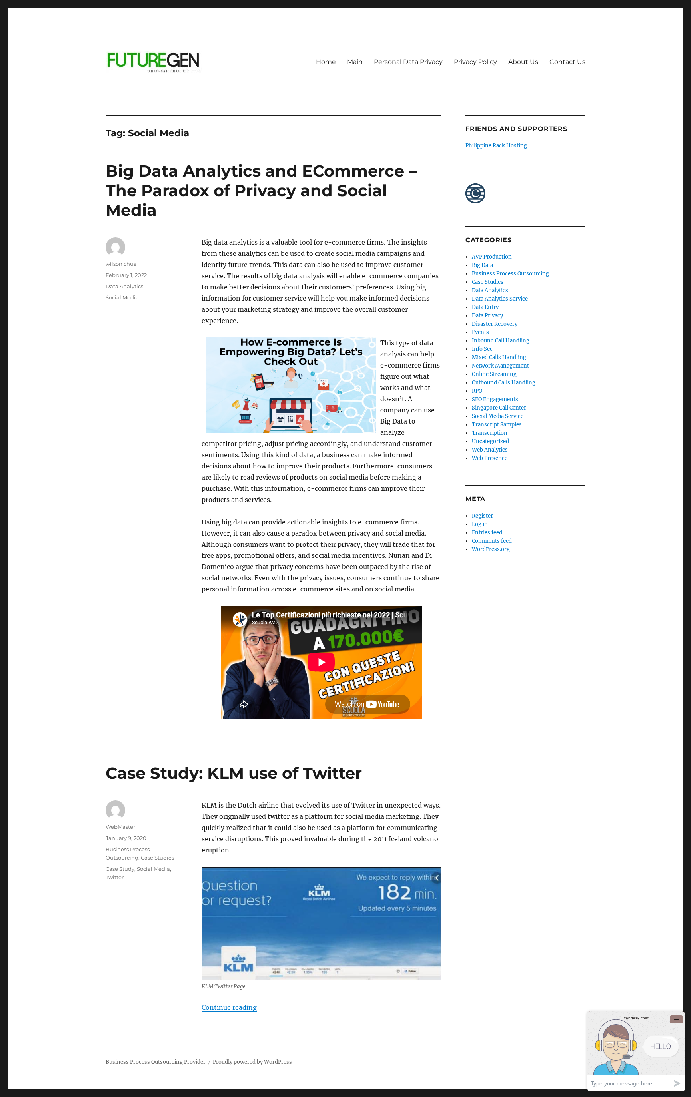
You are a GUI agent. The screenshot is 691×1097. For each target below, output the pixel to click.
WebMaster (120, 827)
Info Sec (482, 349)
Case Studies (157, 857)
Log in (480, 524)
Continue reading (229, 1007)
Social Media (122, 297)
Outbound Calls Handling (503, 382)
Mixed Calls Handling (499, 357)
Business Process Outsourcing (510, 273)
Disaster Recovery (494, 324)
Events (480, 332)
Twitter (115, 877)
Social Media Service (497, 416)
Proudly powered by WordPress (252, 1062)
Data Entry (485, 307)
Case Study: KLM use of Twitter (234, 773)
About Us (523, 62)
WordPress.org (491, 549)
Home (326, 62)
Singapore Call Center (499, 407)
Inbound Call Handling (500, 340)
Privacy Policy (475, 62)
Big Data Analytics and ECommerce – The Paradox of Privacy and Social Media (261, 190)
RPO (477, 391)
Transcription (489, 433)
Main (355, 62)
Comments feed (492, 541)
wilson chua (121, 264)
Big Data (482, 265)
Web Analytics (490, 449)
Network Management (500, 365)
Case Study (120, 869)
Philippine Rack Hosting (496, 145)
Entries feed (487, 532)
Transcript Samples (497, 424)
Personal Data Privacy (408, 62)
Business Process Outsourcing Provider (156, 1062)
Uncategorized (490, 441)
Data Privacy (487, 315)
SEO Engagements (495, 399)
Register (482, 515)
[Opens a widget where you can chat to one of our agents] (636, 1051)
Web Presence (489, 458)
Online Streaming (494, 374)
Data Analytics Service (500, 298)
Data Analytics (124, 286)
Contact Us (567, 62)
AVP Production (492, 256)
